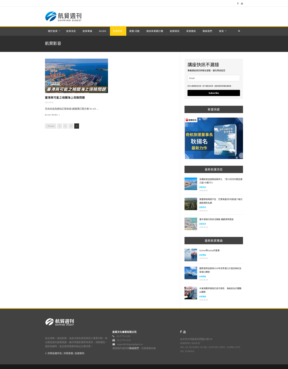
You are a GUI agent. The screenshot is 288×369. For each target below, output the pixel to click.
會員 (221, 31)
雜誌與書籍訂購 (154, 31)
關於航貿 (53, 31)
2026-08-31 (203, 191)
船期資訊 (175, 31)
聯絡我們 (207, 31)
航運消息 (202, 187)
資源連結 (191, 31)
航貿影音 (118, 31)
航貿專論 (87, 31)
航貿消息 (71, 31)
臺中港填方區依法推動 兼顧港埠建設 (216, 219)
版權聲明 (79, 353)
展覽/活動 (134, 31)
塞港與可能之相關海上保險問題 (65, 97)
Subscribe (214, 93)
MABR (102, 31)
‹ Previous (50, 126)
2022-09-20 (49, 102)
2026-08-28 (203, 227)
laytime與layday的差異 (209, 250)
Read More (51, 115)
